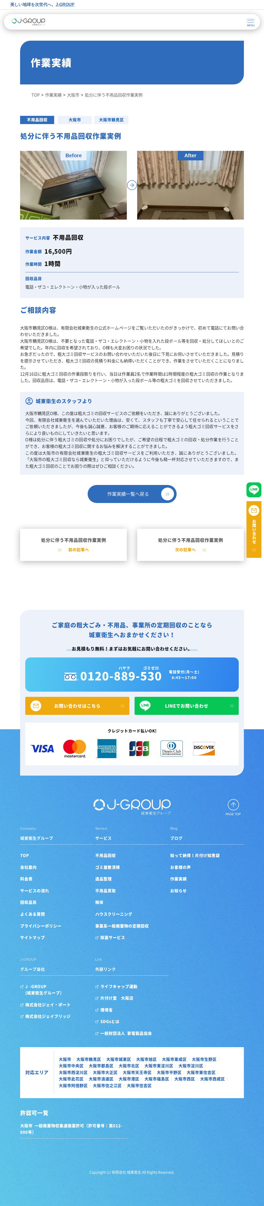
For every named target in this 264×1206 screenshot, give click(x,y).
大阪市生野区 (204, 1059)
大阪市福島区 (156, 1079)
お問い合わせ (254, 531)
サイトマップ (32, 937)
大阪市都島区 (101, 1066)
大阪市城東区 (118, 1059)
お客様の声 (180, 867)
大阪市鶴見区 (111, 120)
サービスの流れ (34, 891)
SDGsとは (109, 1021)
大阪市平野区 (169, 1072)
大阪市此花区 (71, 1079)
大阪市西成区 (212, 1079)
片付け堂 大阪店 (116, 998)
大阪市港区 (129, 1079)
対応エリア (36, 1072)
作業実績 (178, 879)
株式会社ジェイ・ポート (48, 1005)
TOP (24, 855)
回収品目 (28, 902)
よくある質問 (32, 914)
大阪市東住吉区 (201, 1072)
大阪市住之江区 (107, 1085)
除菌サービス (112, 937)
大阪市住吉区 (139, 1085)
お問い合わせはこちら (77, 706)
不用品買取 (105, 891)
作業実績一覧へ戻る (128, 494)
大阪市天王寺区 (137, 1072)
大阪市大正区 (105, 1072)
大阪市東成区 (174, 1059)
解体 (99, 902)
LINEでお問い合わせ (186, 706)
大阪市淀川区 (190, 1066)
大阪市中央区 (71, 1066)
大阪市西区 (184, 1079)
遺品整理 (103, 879)
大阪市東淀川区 (158, 1066)
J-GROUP (65, 4)
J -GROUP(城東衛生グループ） (44, 989)
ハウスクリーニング (113, 914)
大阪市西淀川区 (73, 1072)
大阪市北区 (129, 1066)
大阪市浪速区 (101, 1079)
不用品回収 (37, 120)
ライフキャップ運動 (118, 986)
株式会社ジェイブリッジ (48, 1016)
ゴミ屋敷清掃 (107, 867)
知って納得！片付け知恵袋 (195, 855)
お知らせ (178, 891)
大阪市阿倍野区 (73, 1085)
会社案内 (28, 867)
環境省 (106, 1010)
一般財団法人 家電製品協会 (126, 1033)
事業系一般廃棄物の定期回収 (122, 926)
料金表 (26, 879)
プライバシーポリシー (40, 926)
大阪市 (75, 120)
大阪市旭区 (146, 1059)
